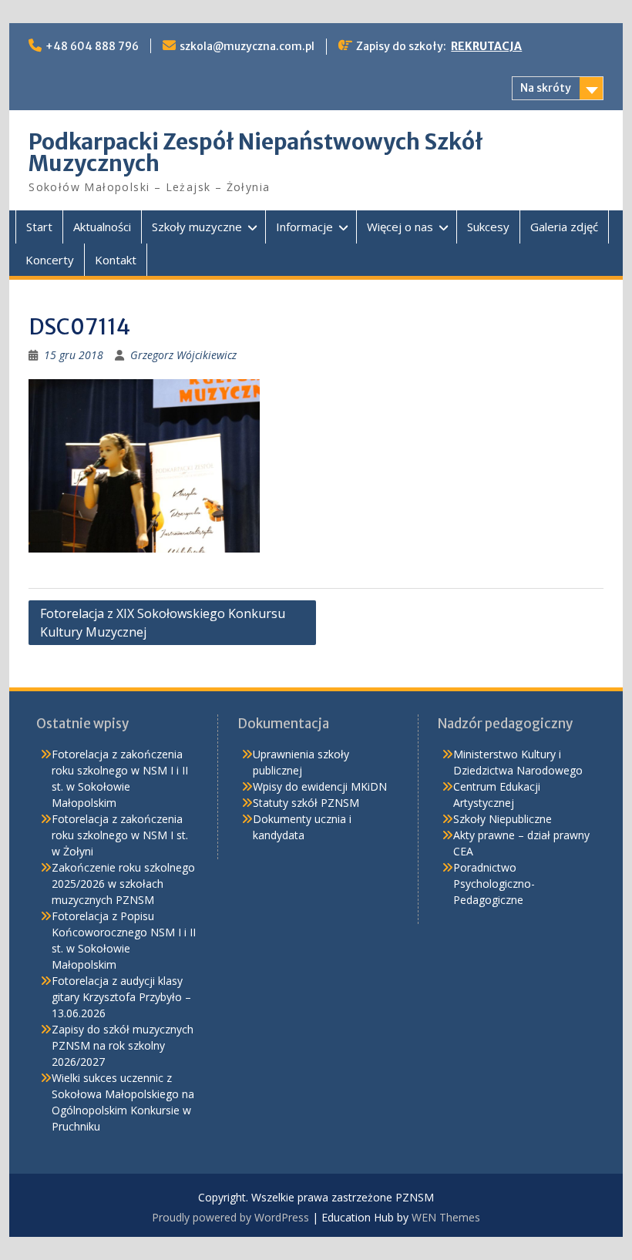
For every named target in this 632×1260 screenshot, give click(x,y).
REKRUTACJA (486, 46)
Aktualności (102, 226)
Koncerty (49, 259)
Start (39, 226)
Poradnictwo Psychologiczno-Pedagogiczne (494, 883)
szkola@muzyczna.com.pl (247, 46)
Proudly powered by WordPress (230, 1217)
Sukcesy (488, 226)
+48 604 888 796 (92, 46)
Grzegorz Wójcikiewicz (183, 355)
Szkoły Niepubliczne (502, 818)
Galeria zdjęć (564, 226)
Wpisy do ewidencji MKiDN (320, 786)
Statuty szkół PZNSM (306, 802)
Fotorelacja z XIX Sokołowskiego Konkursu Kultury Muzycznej (162, 622)
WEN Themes (446, 1217)
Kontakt (115, 259)
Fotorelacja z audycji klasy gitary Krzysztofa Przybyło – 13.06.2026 (121, 996)
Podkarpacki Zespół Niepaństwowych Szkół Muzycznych (256, 152)
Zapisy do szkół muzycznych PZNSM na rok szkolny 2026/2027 (122, 1045)
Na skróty (545, 88)
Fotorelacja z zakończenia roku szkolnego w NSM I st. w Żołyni (120, 834)
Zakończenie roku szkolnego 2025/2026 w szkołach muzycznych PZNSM (123, 883)
